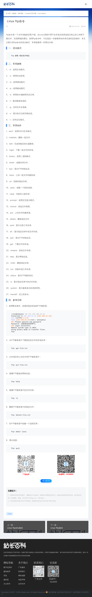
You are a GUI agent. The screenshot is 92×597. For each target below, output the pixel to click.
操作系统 (20, 13)
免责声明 (21, 580)
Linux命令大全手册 (30, 13)
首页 (9, 13)
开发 (5, 575)
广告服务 (21, 567)
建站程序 (7, 571)
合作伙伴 (21, 584)
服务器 (14, 13)
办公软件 (7, 584)
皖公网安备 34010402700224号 (59, 592)
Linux (41, 34)
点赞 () (47, 481)
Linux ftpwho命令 (15, 528)
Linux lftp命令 (57, 528)
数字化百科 (8, 567)
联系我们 (21, 571)
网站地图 (21, 575)
